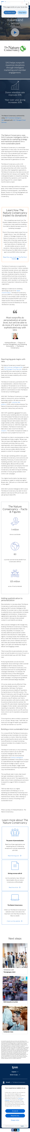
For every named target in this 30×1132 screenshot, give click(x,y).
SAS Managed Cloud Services (12, 369)
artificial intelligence (17, 757)
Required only (15, 1115)
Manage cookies (15, 1120)
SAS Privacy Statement (10, 1125)
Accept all (15, 1111)
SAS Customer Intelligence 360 (13, 367)
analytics (3, 431)
